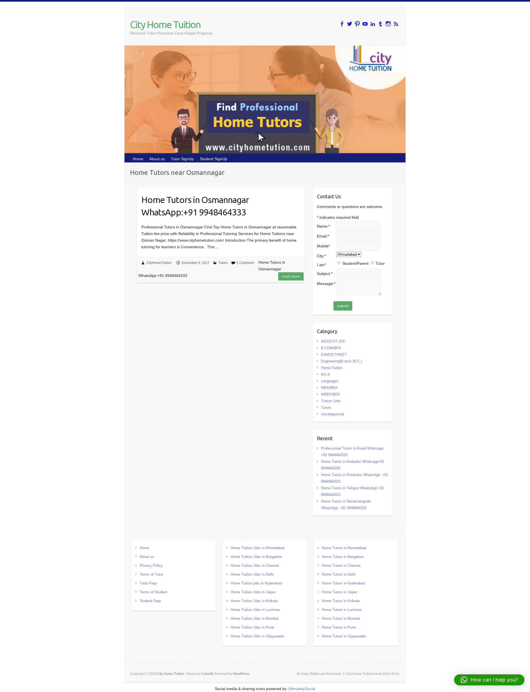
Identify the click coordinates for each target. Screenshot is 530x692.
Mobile (323, 246)
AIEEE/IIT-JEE (333, 341)
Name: (323, 226)
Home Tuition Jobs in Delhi (252, 574)
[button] (489, 679)
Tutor (380, 263)
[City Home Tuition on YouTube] (365, 23)
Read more (291, 276)
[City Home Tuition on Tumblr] (380, 23)
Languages (329, 381)
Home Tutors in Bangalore (343, 557)
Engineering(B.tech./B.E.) (341, 361)
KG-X (325, 374)
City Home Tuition (165, 24)
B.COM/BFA (331, 348)
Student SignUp (213, 159)
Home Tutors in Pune (339, 627)
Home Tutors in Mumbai (341, 618)
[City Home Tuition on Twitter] (349, 23)
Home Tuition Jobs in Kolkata (254, 601)
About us (157, 159)
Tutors (223, 263)
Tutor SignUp (182, 159)
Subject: (324, 273)
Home (138, 159)
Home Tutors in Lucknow (342, 610)
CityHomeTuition (158, 263)
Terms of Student (153, 592)
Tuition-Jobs (331, 401)
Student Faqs (150, 601)
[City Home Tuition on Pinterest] (357, 23)
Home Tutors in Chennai (341, 565)
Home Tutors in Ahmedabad (344, 548)
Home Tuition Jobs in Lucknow (255, 610)
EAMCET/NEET (334, 354)
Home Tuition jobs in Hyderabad (256, 583)
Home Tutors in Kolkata (341, 601)
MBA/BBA (329, 388)
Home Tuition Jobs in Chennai (255, 565)
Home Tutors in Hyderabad (343, 583)
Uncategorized (332, 414)
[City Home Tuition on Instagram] (388, 23)
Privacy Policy (151, 565)
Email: (323, 236)
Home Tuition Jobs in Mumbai (255, 618)
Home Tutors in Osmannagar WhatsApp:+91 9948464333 (195, 206)
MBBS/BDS (330, 394)
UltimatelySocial (301, 688)
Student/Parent (355, 263)
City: (321, 256)
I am (321, 265)
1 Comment (245, 263)
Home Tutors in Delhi (339, 574)
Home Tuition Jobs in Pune (252, 627)
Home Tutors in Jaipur (339, 592)
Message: (326, 283)
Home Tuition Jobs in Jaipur (253, 592)
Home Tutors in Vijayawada (344, 636)
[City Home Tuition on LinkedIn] (373, 23)
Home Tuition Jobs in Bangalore (256, 557)
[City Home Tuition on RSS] (396, 23)
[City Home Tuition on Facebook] (342, 23)
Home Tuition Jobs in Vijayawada (257, 636)
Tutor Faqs (148, 583)
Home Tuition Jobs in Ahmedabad (258, 548)
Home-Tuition (331, 368)
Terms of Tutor (151, 574)
